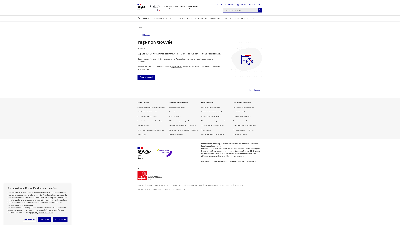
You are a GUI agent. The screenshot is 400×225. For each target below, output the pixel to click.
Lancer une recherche (260, 10)
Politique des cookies (211, 185)
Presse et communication (240, 121)
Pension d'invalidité (143, 125)
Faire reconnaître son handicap (210, 107)
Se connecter (256, 5)
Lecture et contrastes (226, 5)
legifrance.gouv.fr (236, 161)
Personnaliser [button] (29, 219)
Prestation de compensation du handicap (150, 121)
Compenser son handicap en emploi (212, 112)
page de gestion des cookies (41, 212)
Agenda (254, 18)
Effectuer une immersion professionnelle (213, 121)
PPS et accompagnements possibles (180, 121)
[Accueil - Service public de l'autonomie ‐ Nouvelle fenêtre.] (165, 153)
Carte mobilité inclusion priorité (147, 116)
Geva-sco (172, 112)
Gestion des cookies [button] (226, 185)
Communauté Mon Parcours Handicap (244, 125)
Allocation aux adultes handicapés (148, 112)
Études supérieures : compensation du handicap (183, 130)
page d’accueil (176, 67)
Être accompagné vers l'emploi (210, 116)
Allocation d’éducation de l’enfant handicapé (151, 107)
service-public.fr (220, 161)
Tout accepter (60, 219)
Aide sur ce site (239, 185)
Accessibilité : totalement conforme (157, 185)
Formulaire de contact (240, 135)
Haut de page (254, 90)
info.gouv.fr (205, 161)
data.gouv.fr (251, 161)
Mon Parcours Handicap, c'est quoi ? (244, 107)
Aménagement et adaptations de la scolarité (182, 125)
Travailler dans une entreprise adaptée (212, 125)
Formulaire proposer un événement (243, 130)
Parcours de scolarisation (176, 107)
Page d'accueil (146, 77)
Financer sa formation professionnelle (212, 135)
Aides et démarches (185, 18)
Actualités (146, 18)
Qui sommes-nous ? (239, 112)
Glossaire (243, 5)
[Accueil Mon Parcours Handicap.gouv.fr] (154, 7)
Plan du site (141, 185)
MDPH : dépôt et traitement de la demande (151, 130)
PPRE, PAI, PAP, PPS (175, 116)
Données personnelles (190, 185)
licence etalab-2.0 (180, 189)
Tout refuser (44, 219)
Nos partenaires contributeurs (242, 116)
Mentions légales (176, 185)
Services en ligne (201, 18)
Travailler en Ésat (206, 130)
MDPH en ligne (142, 135)
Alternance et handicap (176, 135)
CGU (200, 185)
